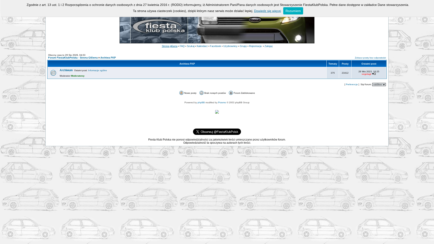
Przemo (222, 102)
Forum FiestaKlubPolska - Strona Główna (73, 57)
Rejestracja (255, 46)
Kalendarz (202, 46)
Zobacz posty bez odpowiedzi (370, 57)
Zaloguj (268, 46)
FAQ (182, 46)
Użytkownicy (230, 46)
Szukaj (190, 46)
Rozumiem (293, 11)
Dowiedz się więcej (267, 11)
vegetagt (366, 74)
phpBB (201, 102)
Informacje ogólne (97, 70)
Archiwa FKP (108, 57)
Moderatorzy (78, 76)
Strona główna (169, 46)
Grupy (243, 46)
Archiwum (66, 70)
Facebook (215, 46)
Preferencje (352, 84)
